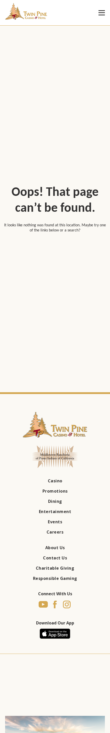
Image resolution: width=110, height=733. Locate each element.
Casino (55, 481)
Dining (55, 501)
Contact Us (55, 558)
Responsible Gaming (55, 578)
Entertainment (55, 511)
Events (55, 522)
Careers (55, 532)
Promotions (55, 491)
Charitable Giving (55, 568)
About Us (55, 547)
